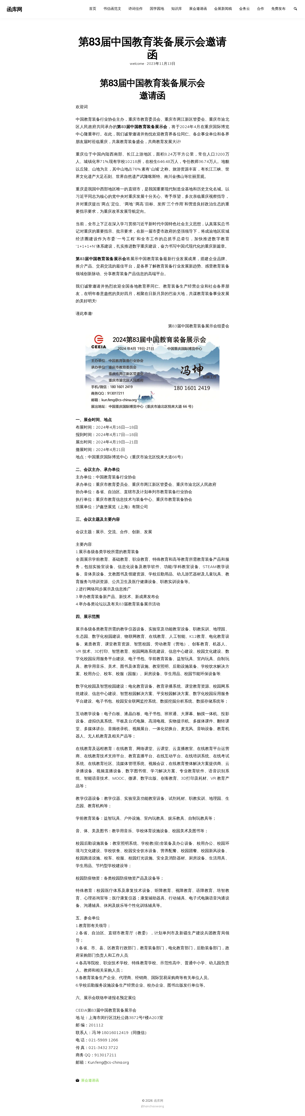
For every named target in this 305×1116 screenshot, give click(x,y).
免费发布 (278, 8)
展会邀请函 (198, 8)
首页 (92, 8)
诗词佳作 (135, 8)
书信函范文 (112, 8)
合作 (260, 8)
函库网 (158, 1100)
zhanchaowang (153, 1106)
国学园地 (157, 8)
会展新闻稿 (223, 8)
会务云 (244, 8)
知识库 (176, 8)
